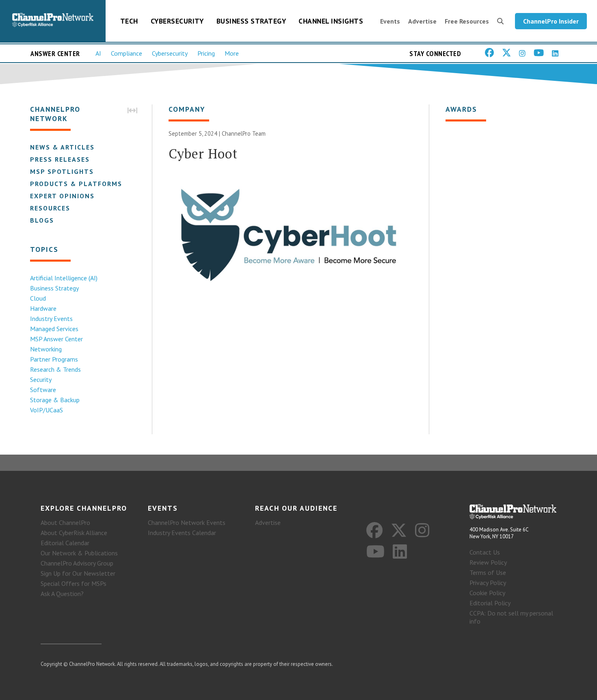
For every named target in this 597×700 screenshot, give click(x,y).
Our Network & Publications (79, 553)
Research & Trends (55, 369)
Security (41, 379)
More (232, 53)
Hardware (43, 308)
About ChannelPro (65, 522)
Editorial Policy (489, 603)
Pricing (206, 53)
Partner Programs (54, 359)
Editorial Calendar (65, 543)
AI (98, 53)
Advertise (422, 21)
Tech (129, 21)
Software (43, 390)
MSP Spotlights (62, 171)
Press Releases (60, 159)
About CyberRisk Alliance (74, 533)
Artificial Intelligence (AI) (63, 278)
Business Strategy (251, 21)
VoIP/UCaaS (46, 410)
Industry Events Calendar (182, 533)
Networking (46, 349)
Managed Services (54, 329)
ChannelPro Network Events (186, 522)
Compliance (126, 53)
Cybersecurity (177, 21)
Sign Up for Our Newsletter (78, 573)
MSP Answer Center (56, 339)
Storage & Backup (55, 400)
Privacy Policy (487, 583)
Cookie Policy (487, 593)
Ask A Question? (62, 593)
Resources (50, 208)
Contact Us (484, 552)
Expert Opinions (62, 196)
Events (390, 21)
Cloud (38, 298)
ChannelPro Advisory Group (77, 563)
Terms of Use (487, 572)
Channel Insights (330, 21)
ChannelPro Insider (551, 21)
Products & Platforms (76, 184)
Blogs (42, 220)
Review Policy (488, 562)
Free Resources (467, 21)
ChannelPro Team (244, 133)
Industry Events (51, 318)
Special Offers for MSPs (73, 583)
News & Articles (62, 147)
